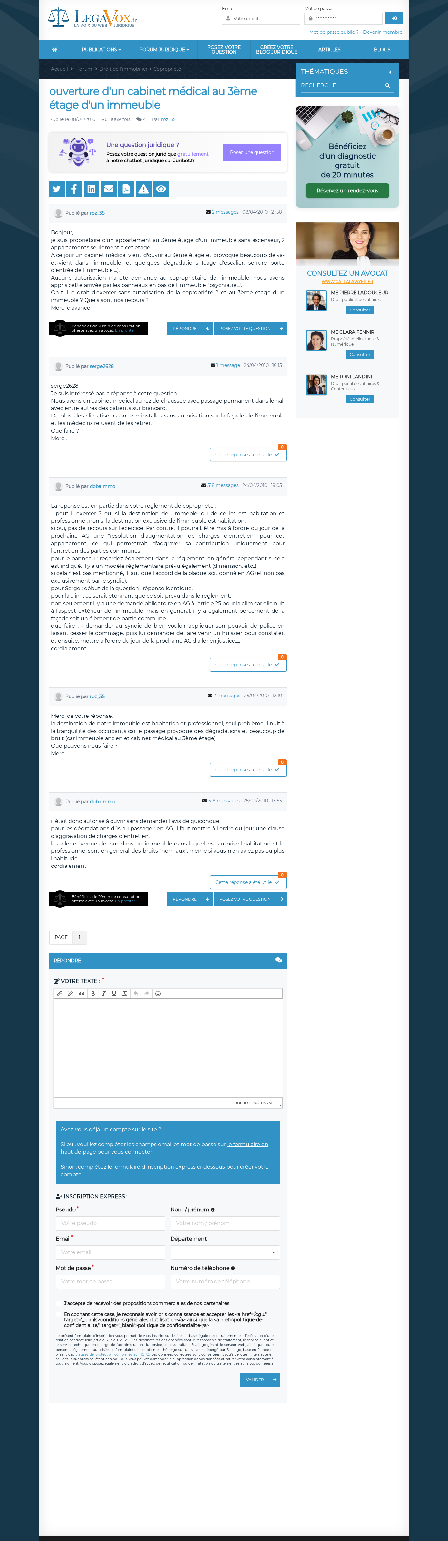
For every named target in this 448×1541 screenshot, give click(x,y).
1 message (228, 365)
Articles (329, 50)
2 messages (225, 212)
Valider (255, 1379)
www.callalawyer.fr (347, 281)
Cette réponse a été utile (249, 453)
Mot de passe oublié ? (334, 32)
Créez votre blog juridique (276, 49)
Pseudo (66, 1210)
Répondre (185, 328)
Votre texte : (80, 981)
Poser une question (252, 152)
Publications (100, 49)
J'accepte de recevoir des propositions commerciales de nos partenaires (146, 1303)
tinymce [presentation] (268, 1102)
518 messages (223, 485)
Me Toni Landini (351, 377)
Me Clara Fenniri (353, 332)
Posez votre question (224, 49)
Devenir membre (382, 32)
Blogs (382, 50)
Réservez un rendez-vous (347, 190)
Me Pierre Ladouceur (359, 293)
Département (189, 1239)
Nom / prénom (191, 1210)
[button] (60, 993)
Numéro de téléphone (201, 1268)
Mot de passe (318, 8)
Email (228, 8)
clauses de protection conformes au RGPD (112, 1354)
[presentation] (59, 993)
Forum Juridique (162, 49)
